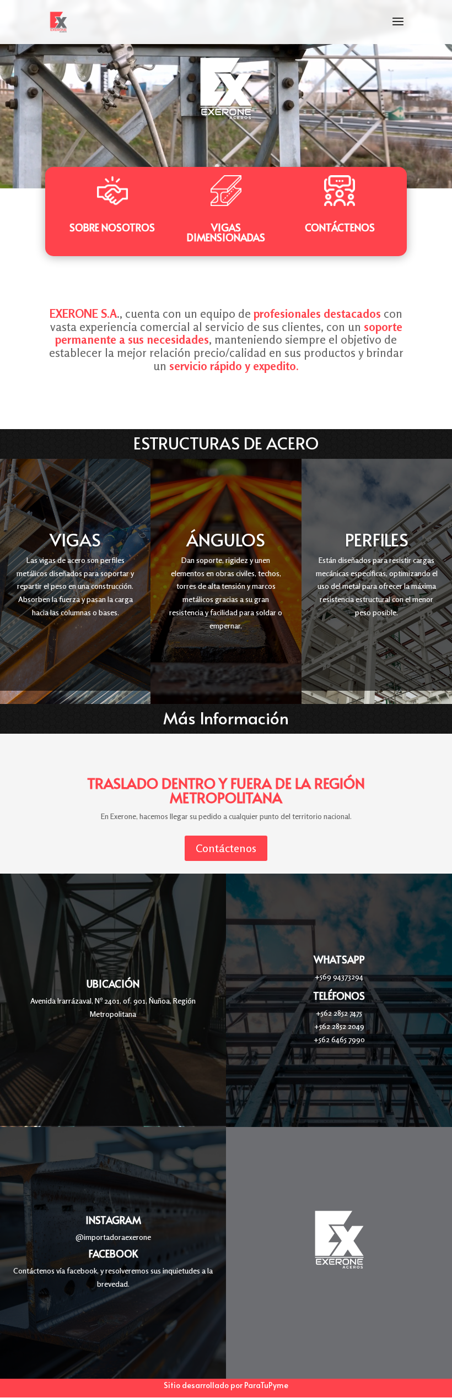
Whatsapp (339, 959)
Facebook (113, 1253)
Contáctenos (340, 227)
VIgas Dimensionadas (226, 232)
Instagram (113, 1220)
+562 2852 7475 (339, 1012)
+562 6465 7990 (339, 1039)
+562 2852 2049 (339, 1026)
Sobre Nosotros (112, 227)
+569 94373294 (339, 976)
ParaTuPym (264, 1385)
